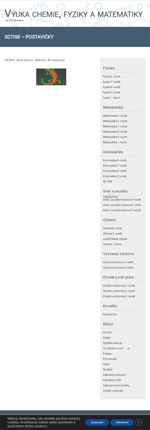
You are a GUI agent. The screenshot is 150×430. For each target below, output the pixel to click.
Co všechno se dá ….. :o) (116, 348)
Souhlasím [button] (97, 422)
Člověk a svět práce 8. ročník (119, 296)
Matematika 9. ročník (115, 137)
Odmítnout (122, 422)
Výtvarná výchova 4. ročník (118, 262)
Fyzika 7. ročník (111, 81)
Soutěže (107, 369)
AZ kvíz (107, 332)
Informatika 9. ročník (115, 176)
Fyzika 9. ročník (111, 92)
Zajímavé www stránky (116, 385)
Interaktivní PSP (112, 380)
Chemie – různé (112, 244)
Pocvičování (110, 358)
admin (28, 60)
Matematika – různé (115, 142)
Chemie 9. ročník (112, 233)
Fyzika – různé (111, 97)
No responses (56, 60)
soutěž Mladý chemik (115, 238)
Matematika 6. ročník (115, 121)
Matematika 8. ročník (115, 131)
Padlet (106, 337)
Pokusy (107, 353)
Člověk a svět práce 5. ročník (119, 285)
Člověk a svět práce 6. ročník (119, 291)
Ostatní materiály (113, 390)
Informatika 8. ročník (115, 171)
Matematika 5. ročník (115, 115)
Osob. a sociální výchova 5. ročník (122, 199)
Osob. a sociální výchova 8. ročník (122, 204)
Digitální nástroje (112, 343)
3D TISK (107, 181)
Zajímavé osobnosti (114, 374)
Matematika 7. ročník (115, 126)
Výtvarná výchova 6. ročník (118, 267)
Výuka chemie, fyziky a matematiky (74, 13)
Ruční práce (110, 314)
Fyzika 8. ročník (111, 87)
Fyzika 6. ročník (111, 76)
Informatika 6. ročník (115, 160)
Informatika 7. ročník (115, 165)
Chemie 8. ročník (112, 228)
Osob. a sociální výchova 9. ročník (122, 210)
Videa (106, 364)
